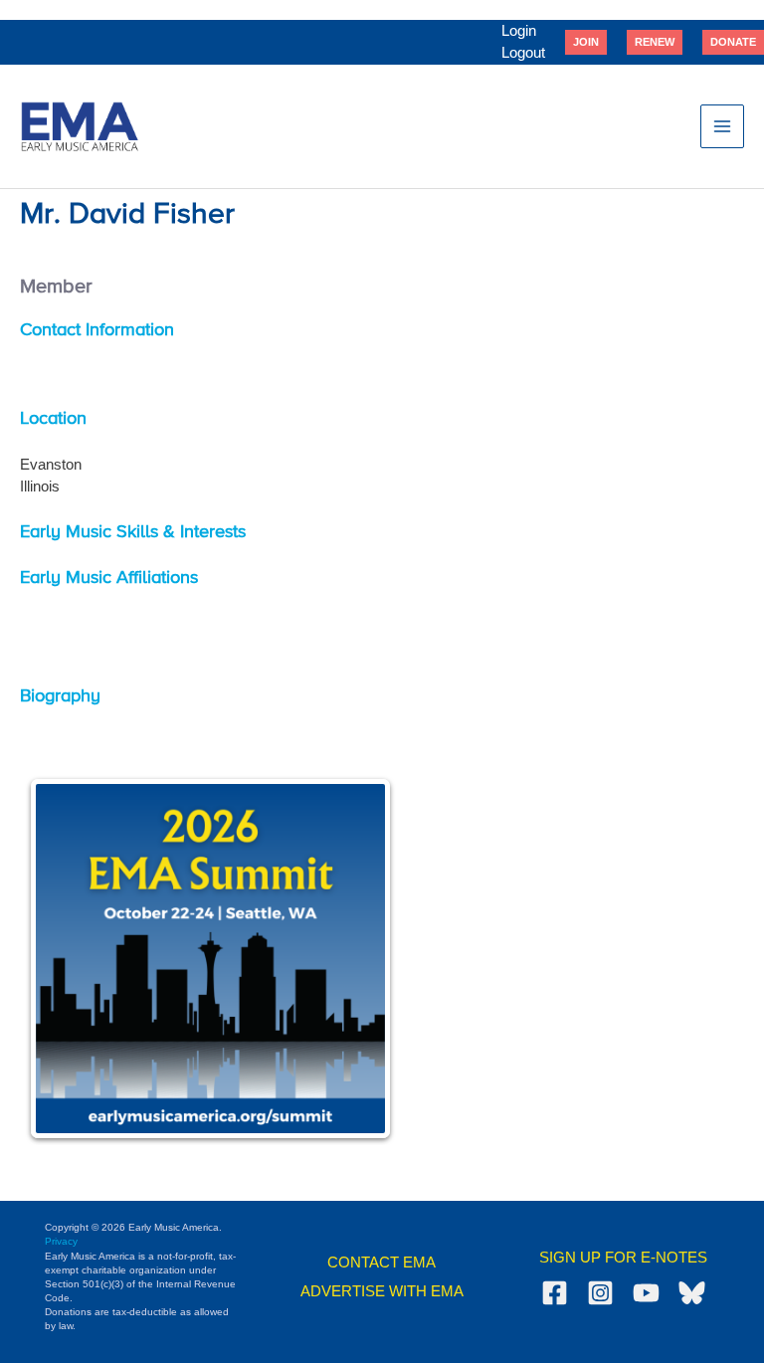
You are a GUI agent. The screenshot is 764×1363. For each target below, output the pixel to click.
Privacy (61, 1241)
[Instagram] (600, 1292)
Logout (523, 53)
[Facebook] (554, 1292)
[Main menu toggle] (722, 126)
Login (518, 31)
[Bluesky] (691, 1292)
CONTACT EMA (381, 1262)
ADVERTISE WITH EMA (382, 1291)
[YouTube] (646, 1292)
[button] (586, 42)
